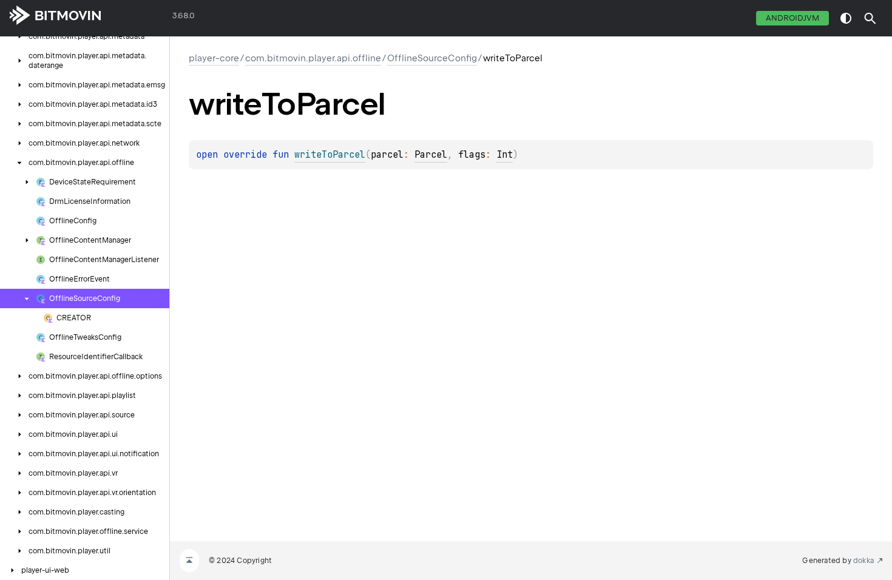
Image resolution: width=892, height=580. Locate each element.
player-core (214, 58)
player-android (137, 18)
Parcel (430, 155)
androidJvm (792, 17)
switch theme (846, 18)
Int (504, 155)
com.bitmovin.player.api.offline (313, 58)
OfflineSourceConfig (432, 58)
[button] (870, 18)
